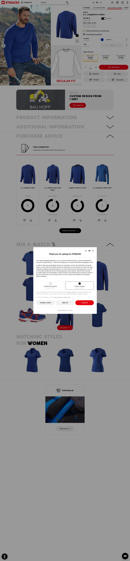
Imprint (70, 310)
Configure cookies (45, 302)
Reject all (65, 302)
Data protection (62, 310)
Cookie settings (71, 292)
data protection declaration (62, 297)
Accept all (85, 302)
